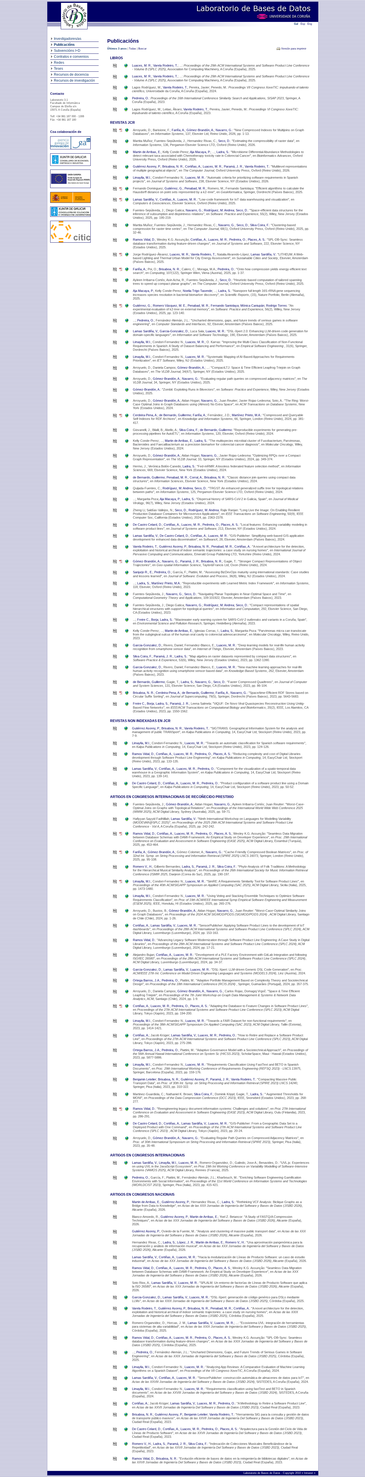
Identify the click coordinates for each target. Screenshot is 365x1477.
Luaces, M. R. (141, 65)
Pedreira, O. (140, 98)
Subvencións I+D (67, 51)
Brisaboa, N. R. (172, 166)
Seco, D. (224, 141)
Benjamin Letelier (144, 1079)
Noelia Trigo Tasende (197, 290)
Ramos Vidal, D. (144, 239)
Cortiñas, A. (193, 166)
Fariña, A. (178, 130)
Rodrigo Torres (276, 305)
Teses (58, 69)
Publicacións (64, 45)
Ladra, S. (222, 152)
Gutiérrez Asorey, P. (147, 166)
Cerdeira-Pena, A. (145, 415)
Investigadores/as (67, 39)
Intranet (309, 1473)
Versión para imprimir (293, 48)
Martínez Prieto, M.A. (246, 415)
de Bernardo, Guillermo (175, 415)
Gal (296, 23)
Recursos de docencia (71, 75)
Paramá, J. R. (233, 166)
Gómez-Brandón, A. (200, 130)
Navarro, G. (224, 130)
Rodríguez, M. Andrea (219, 210)
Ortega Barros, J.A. (146, 980)
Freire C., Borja (147, 619)
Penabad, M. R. (195, 188)
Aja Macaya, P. (200, 152)
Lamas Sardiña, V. (145, 199)
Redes (59, 63)
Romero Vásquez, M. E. (169, 305)
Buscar (142, 48)
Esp (303, 23)
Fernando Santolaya (225, 305)
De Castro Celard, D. (147, 524)
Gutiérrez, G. (174, 188)
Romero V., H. (142, 866)
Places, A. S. (256, 239)
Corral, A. (196, 477)
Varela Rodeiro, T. (165, 65)
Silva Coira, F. (259, 225)
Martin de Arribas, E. (147, 152)
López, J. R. (185, 1242)
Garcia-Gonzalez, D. (174, 331)
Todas (132, 48)
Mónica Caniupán (252, 305)
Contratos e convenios (71, 57)
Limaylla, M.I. (142, 177)
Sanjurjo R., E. (143, 572)
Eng (309, 23)
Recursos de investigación (74, 80)
